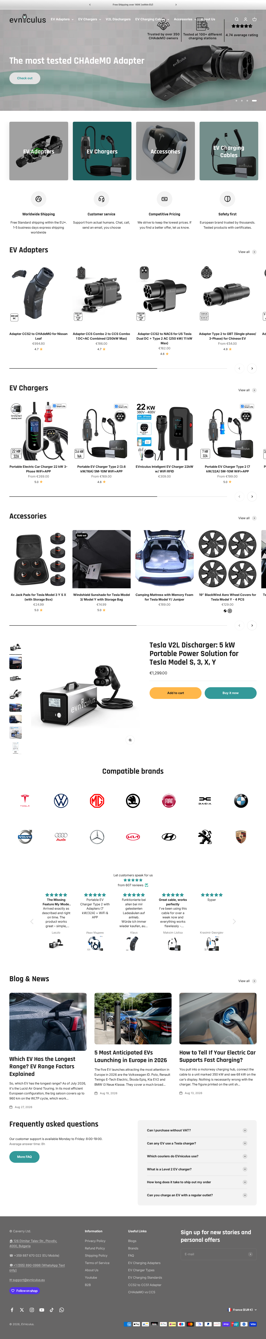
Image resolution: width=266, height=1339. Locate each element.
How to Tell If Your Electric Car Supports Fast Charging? (217, 1056)
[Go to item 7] (15, 733)
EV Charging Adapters (144, 1263)
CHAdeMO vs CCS (141, 1292)
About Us (208, 19)
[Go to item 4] (15, 694)
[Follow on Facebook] (12, 1310)
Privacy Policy (95, 1241)
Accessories (183, 19)
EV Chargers (87, 19)
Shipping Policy (96, 1255)
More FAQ (24, 1157)
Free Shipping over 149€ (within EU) (133, 4)
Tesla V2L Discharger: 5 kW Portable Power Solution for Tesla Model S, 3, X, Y (194, 653)
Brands (133, 1248)
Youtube (91, 1277)
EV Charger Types (141, 1270)
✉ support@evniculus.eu (27, 1280)
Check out (25, 78)
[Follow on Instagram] (31, 1310)
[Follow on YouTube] (41, 1310)
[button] (32, 921)
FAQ (131, 1255)
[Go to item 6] (15, 719)
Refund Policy (95, 1248)
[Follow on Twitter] (22, 1310)
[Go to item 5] (15, 708)
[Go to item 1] (15, 648)
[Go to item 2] (15, 663)
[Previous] (90, 5)
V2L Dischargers (118, 19)
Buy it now (231, 693)
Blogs (132, 1241)
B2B (88, 1285)
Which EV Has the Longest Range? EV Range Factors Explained (42, 1066)
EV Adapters (60, 19)
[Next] (176, 5)
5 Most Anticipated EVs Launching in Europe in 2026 (130, 1056)
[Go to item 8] (15, 749)
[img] (133, 880)
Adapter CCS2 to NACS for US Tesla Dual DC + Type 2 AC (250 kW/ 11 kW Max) (164, 338)
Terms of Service (97, 1263)
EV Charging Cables (150, 19)
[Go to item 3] (15, 679)
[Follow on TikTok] (51, 1310)
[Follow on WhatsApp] (61, 1310)
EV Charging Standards (145, 1277)
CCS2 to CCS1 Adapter (144, 1285)
